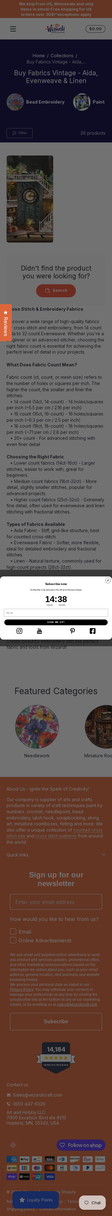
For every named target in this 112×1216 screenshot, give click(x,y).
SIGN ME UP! (56, 622)
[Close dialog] (108, 580)
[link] (19, 631)
